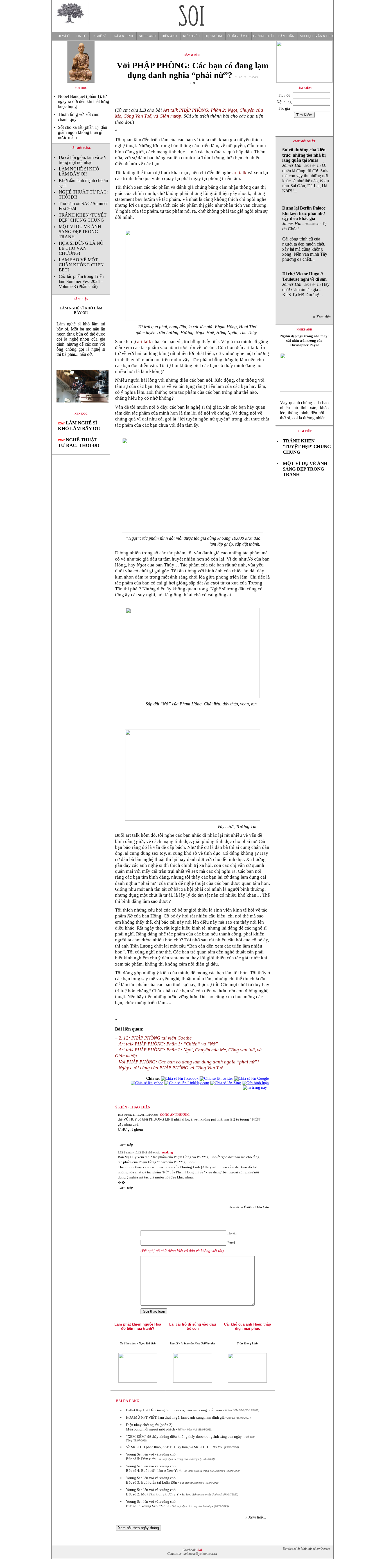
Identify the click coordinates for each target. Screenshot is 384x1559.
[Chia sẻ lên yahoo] (147, 1083)
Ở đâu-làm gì (238, 36)
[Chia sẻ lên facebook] (179, 1078)
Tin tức (82, 36)
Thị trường (213, 36)
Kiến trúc (191, 36)
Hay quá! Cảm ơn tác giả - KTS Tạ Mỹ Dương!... (305, 284)
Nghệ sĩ (99, 36)
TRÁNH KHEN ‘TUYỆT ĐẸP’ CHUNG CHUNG (83, 217)
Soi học (306, 36)
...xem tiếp (125, 1144)
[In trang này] (256, 1087)
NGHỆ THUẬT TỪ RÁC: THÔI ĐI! (79, 442)
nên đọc (80, 413)
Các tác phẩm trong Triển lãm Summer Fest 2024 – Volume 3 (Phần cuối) (81, 281)
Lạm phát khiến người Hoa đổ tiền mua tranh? (137, 1326)
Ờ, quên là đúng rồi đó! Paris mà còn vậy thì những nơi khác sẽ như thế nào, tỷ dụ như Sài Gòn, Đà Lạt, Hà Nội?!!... (305, 170)
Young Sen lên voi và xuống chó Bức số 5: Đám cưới (151, 1456)
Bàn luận (286, 36)
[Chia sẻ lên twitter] (216, 1078)
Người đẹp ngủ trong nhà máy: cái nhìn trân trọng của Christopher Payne (304, 340)
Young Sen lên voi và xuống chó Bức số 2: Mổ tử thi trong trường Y (152, 1492)
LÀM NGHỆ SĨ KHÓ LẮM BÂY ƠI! (79, 171)
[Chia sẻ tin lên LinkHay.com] (186, 1083)
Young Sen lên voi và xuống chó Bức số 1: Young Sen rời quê (151, 1503)
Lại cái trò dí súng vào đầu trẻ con (192, 1326)
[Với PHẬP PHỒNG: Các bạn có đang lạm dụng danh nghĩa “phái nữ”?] (81, 407)
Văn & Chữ (324, 36)
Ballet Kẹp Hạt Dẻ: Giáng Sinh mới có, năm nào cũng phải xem (174, 1410)
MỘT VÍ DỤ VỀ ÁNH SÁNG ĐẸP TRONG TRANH (80, 231)
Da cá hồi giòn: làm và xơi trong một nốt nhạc (82, 160)
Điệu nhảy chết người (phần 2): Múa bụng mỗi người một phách (150, 1427)
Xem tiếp (304, 431)
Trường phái (263, 36)
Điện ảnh (169, 36)
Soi (199, 1550)
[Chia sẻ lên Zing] (225, 1083)
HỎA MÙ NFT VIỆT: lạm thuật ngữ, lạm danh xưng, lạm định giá (175, 1417)
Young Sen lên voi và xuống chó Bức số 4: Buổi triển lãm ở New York (154, 1468)
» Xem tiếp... (255, 1517)
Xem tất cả (249, 1207)
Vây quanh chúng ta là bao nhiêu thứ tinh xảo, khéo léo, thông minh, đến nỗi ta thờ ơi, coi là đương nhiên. (304, 410)
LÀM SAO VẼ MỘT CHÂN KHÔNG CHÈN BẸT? (81, 264)
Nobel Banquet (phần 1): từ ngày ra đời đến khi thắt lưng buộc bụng (83, 101)
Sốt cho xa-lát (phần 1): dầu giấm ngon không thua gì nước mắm (82, 132)
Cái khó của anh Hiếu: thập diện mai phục (247, 1326)
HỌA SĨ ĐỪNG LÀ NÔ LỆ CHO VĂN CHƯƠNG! (81, 248)
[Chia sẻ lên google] (251, 1078)
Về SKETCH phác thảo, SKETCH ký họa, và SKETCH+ (168, 1447)
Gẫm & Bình (123, 36)
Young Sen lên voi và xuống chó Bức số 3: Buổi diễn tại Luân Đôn (151, 1480)
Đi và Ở (63, 36)
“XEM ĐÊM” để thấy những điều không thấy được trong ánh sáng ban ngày (184, 1436)
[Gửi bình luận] (255, 1083)
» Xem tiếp (323, 317)
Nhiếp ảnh (147, 36)
